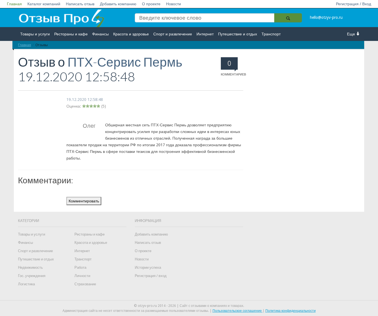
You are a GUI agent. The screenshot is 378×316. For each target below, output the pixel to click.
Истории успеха (148, 267)
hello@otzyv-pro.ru (326, 17)
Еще (351, 34)
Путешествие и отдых (237, 34)
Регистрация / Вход (353, 4)
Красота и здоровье (131, 34)
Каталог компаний (43, 4)
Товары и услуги (35, 34)
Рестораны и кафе (71, 34)
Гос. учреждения (31, 276)
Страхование (85, 284)
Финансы (100, 34)
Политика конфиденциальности (290, 311)
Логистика (26, 284)
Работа (80, 267)
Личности (82, 276)
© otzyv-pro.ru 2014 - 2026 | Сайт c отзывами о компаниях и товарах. (189, 306)
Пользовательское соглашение (238, 311)
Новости (173, 4)
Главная (14, 4)
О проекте (151, 4)
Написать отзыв (80, 4)
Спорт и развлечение (172, 34)
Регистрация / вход (151, 276)
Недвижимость (30, 267)
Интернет (205, 34)
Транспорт (271, 34)
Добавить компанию (118, 4)
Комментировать (84, 201)
